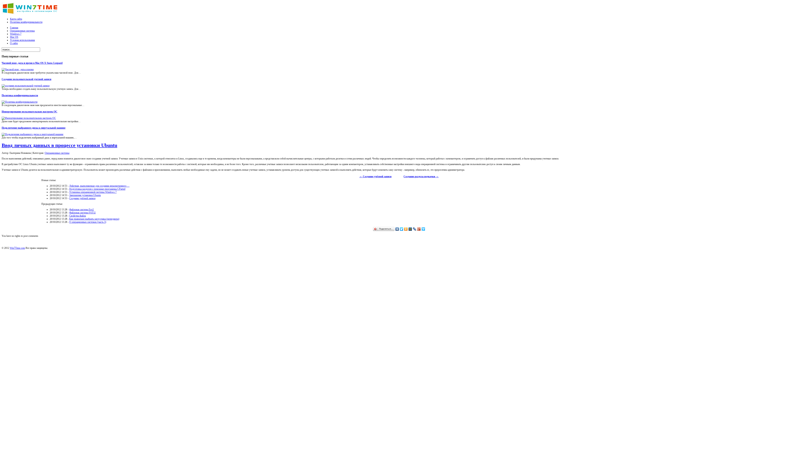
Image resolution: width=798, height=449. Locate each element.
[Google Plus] (419, 229)
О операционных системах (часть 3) (87, 222)
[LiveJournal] (415, 229)
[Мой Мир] (410, 229)
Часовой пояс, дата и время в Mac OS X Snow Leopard (32, 63)
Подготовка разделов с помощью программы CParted (97, 188)
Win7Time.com (17, 248)
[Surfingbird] (423, 229)
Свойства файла (77, 215)
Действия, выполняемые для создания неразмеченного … (99, 185)
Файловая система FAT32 (82, 212)
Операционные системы (57, 153)
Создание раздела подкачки (421, 176)
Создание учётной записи (375, 176)
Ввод (59, 145)
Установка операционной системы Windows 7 (93, 192)
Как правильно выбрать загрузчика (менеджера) (94, 218)
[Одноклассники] (406, 229)
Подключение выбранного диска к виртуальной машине (33, 127)
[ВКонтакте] (397, 229)
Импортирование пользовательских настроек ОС (29, 111)
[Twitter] (401, 229)
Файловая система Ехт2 (81, 209)
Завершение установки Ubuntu (85, 195)
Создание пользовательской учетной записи (26, 79)
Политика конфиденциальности (20, 95)
